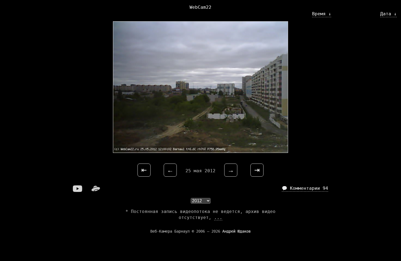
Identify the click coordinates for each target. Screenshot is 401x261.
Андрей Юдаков (236, 231)
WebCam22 (200, 7)
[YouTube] (78, 190)
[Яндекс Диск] (95, 190)
